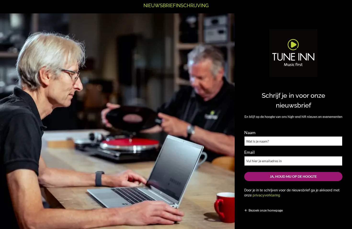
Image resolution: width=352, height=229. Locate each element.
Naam (249, 132)
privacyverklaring (266, 195)
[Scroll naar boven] (340, 215)
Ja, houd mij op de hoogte (293, 176)
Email (249, 152)
